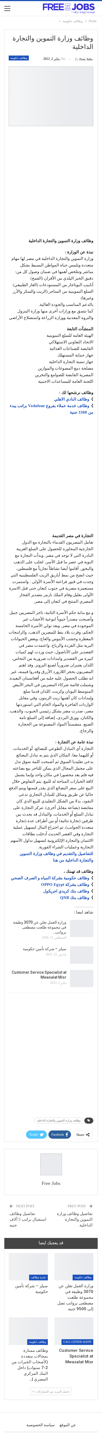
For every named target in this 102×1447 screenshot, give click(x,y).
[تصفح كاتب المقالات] (51, 1164)
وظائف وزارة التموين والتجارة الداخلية (59, 1120)
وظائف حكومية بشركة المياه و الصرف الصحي (50, 878)
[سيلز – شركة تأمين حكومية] (81, 955)
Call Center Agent (77, 1341)
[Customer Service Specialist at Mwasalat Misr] (81, 978)
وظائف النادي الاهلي (71, 399)
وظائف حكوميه (18, 57)
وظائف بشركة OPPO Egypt (65, 884)
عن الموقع (68, 1425)
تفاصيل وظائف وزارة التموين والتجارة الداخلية (74, 1219)
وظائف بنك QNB (74, 897)
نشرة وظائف (38, 1277)
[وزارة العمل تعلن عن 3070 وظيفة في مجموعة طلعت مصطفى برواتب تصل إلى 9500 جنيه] (81, 928)
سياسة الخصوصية (40, 1425)
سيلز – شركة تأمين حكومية (44, 949)
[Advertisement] (51, 183)
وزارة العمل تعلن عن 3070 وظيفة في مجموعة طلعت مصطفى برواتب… (39, 927)
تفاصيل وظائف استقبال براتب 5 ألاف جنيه (28, 1219)
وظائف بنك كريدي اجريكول (66, 891)
